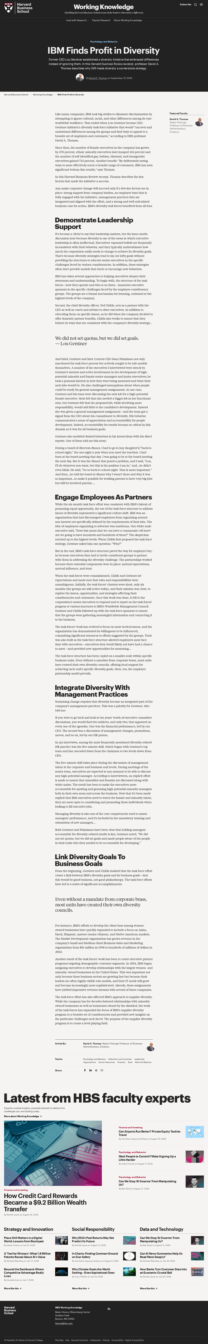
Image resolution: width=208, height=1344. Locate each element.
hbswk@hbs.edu (64, 1323)
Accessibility (117, 1340)
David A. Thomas (98, 78)
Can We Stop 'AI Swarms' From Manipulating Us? (160, 1239)
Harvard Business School (16, 95)
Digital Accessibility (134, 1340)
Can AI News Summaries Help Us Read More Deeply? (161, 1255)
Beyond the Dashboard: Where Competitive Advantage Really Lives (24, 1272)
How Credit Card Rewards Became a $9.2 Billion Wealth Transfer (45, 1202)
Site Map (59, 1340)
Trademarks (95, 1340)
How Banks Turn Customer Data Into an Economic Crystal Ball (163, 1270)
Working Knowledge (104, 6)
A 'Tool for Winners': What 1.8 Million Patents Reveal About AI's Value (27, 1255)
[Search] (195, 4)
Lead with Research (76, 20)
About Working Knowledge (128, 20)
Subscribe (185, 4)
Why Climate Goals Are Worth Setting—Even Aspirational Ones (93, 1270)
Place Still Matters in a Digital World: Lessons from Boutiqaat (24, 1239)
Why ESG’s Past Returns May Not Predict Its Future (93, 1239)
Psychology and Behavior (104, 41)
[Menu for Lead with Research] (88, 20)
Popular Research (101, 20)
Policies (106, 1340)
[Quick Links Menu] (201, 4)
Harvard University (79, 1340)
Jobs (67, 1340)
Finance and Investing (16, 1190)
